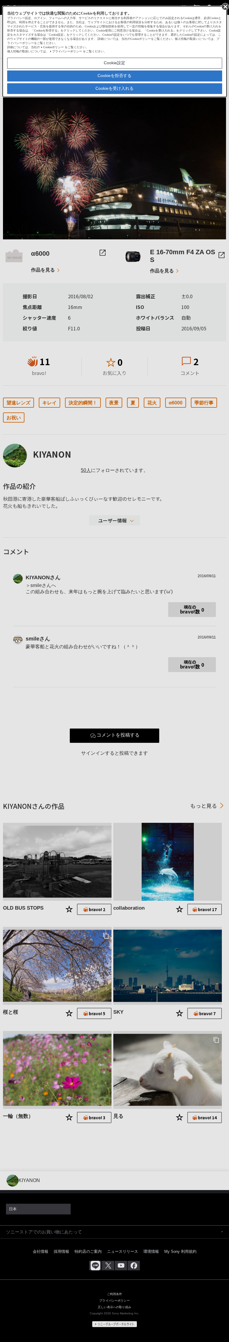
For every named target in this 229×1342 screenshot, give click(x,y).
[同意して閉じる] (225, 6)
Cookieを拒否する (114, 75)
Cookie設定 (114, 62)
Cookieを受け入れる (114, 88)
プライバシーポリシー (67, 51)
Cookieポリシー (53, 47)
